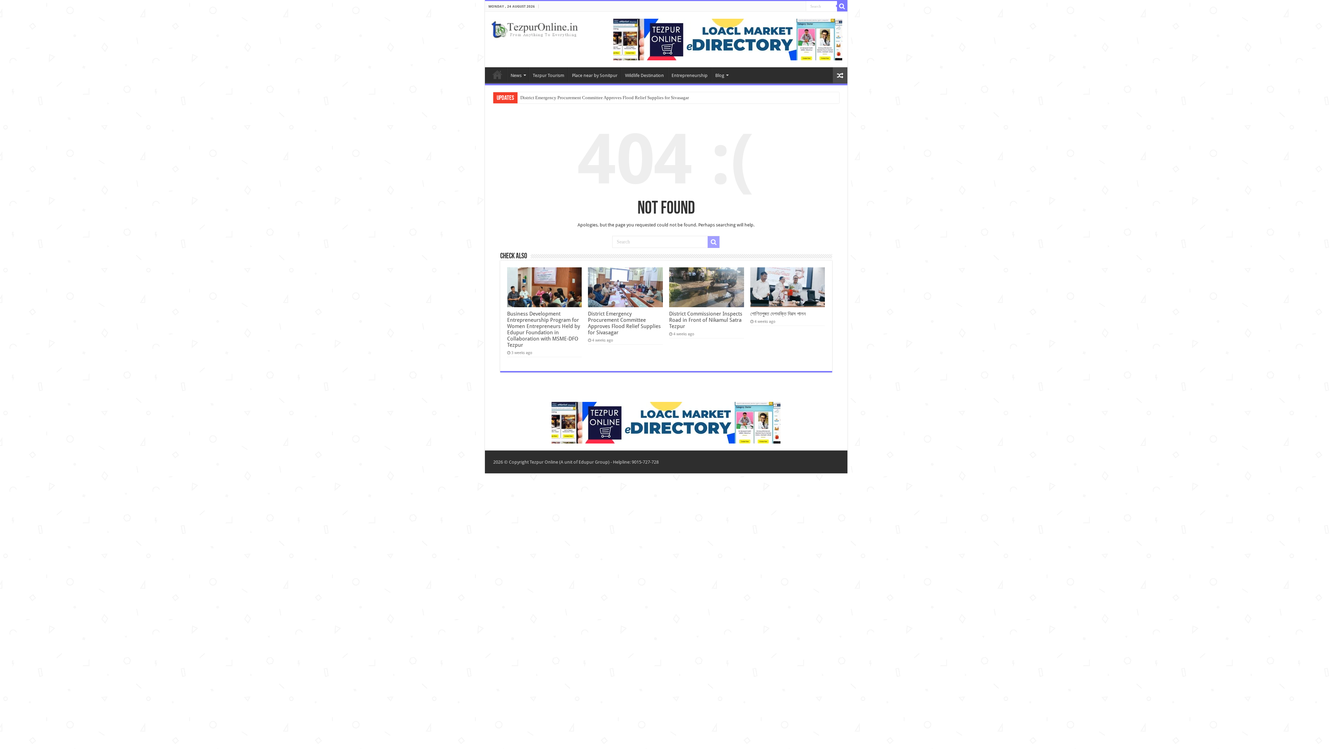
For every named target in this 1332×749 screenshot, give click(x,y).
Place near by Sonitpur (594, 75)
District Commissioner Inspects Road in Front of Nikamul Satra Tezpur (705, 320)
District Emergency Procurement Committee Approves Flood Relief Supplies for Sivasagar (604, 97)
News (516, 75)
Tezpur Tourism (548, 75)
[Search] (842, 6)
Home (497, 74)
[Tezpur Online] (534, 28)
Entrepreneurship (690, 75)
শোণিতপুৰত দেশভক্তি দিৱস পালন (778, 314)
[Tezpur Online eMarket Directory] (727, 39)
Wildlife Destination (644, 75)
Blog (719, 75)
